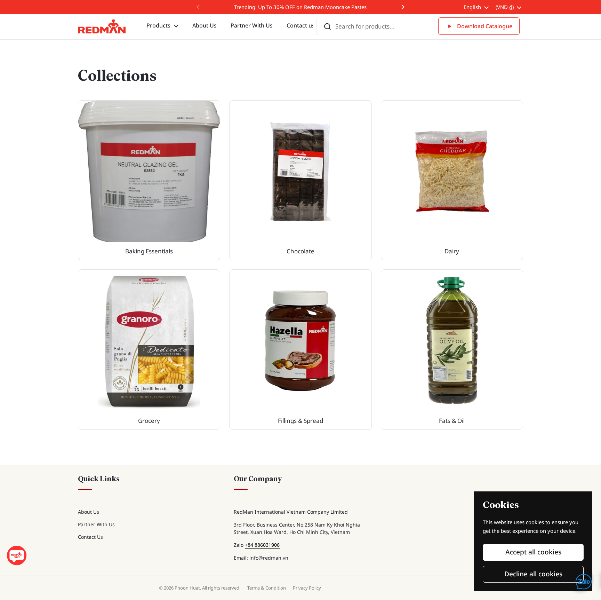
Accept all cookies (533, 551)
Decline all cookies (533, 573)
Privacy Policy (307, 588)
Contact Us (90, 537)
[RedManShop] (102, 26)
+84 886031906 (262, 545)
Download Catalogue (484, 26)
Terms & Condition (266, 588)
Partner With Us (96, 524)
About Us (88, 511)
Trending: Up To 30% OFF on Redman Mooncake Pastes (300, 7)
